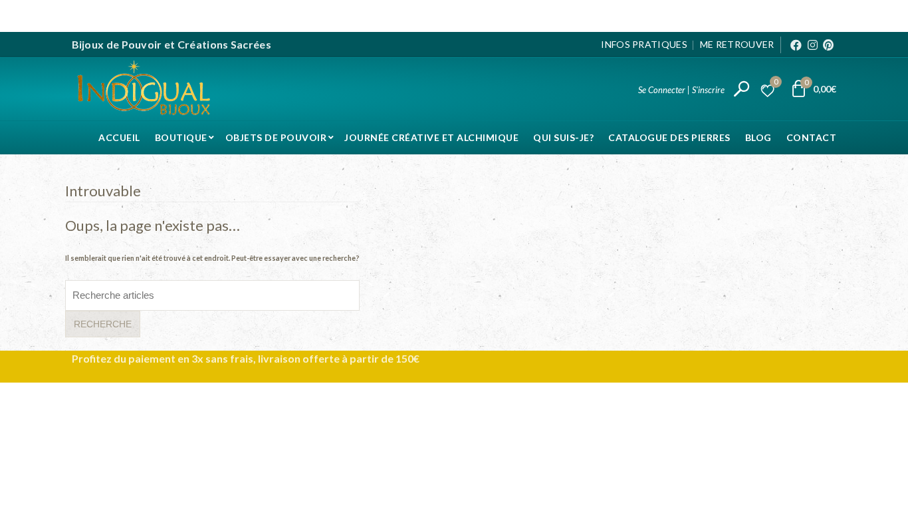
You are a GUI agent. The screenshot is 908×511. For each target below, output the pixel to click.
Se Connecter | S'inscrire (681, 90)
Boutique (181, 137)
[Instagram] (813, 45)
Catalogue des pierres (669, 137)
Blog (758, 137)
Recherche (103, 324)
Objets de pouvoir (276, 137)
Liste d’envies (776, 83)
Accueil (119, 137)
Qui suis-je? (563, 137)
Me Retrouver (737, 44)
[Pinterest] (828, 45)
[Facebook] (796, 45)
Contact (811, 137)
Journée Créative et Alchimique (431, 137)
